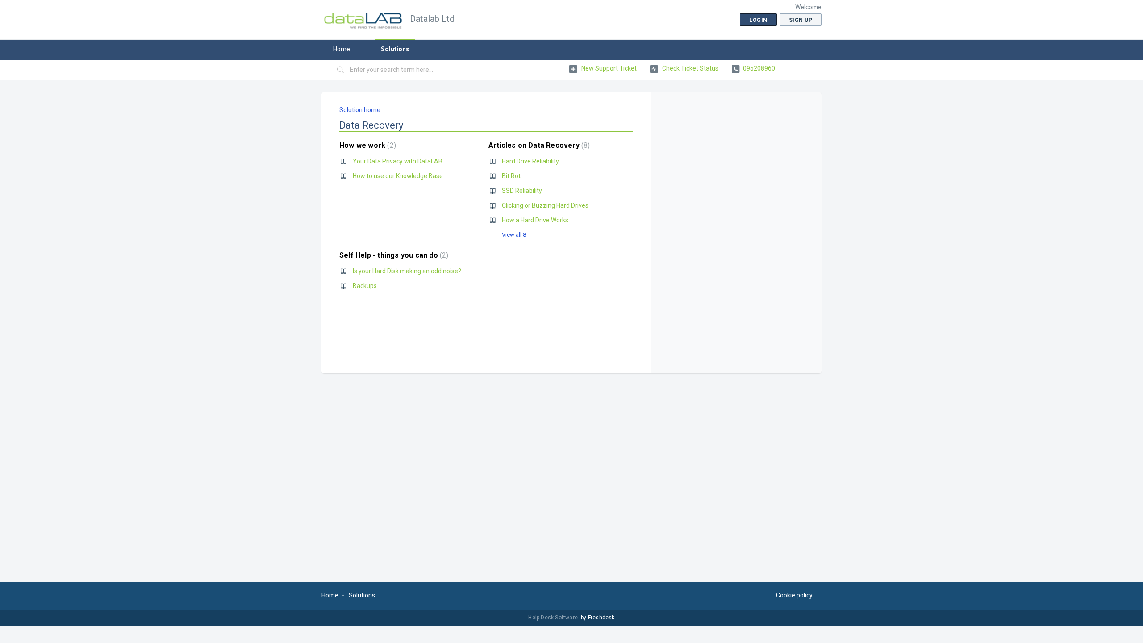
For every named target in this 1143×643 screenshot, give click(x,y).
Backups (365, 285)
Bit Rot (511, 176)
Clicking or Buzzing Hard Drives (545, 205)
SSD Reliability (522, 190)
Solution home (359, 109)
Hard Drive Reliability (530, 161)
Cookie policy (794, 595)
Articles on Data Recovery (538, 145)
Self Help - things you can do (392, 255)
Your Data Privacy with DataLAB (397, 161)
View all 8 (514, 234)
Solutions (395, 49)
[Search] (341, 70)
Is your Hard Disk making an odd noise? (407, 271)
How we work (366, 145)
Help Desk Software (553, 617)
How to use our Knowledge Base (398, 176)
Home (341, 49)
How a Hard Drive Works (535, 220)
